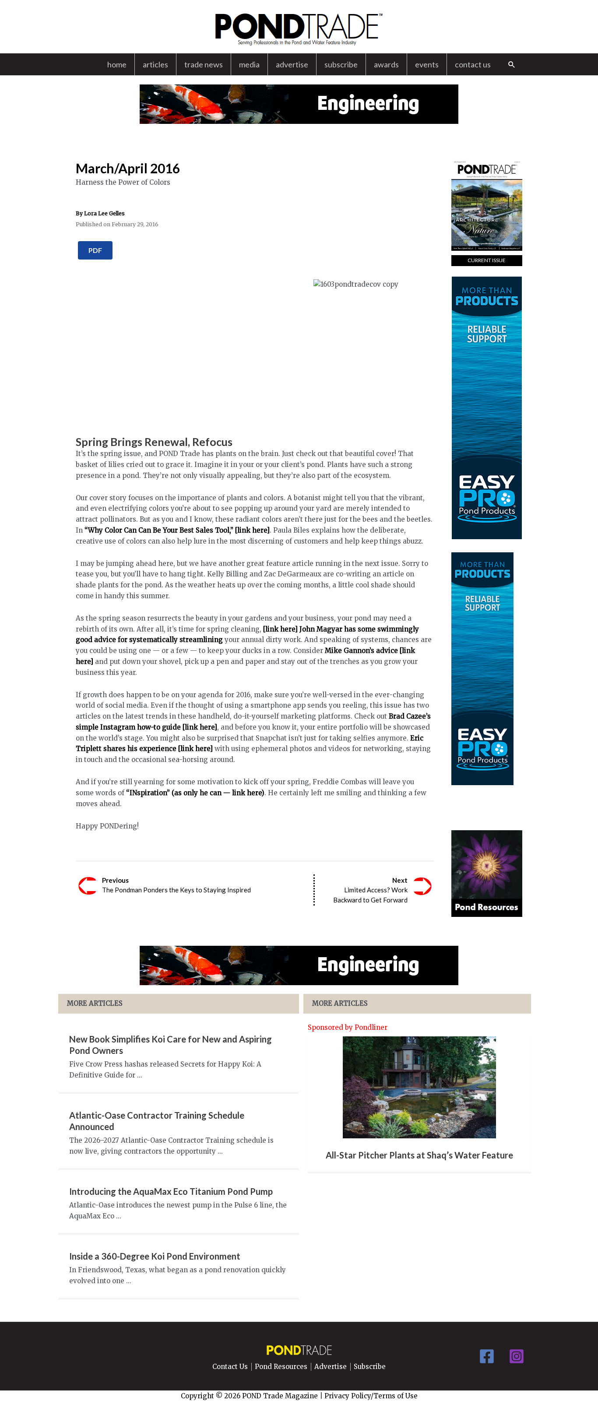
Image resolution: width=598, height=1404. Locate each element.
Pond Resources (281, 1367)
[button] (511, 64)
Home (117, 64)
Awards (386, 64)
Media (249, 64)
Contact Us (473, 64)
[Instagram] (516, 1356)
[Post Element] (420, 1104)
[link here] (200, 727)
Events (427, 64)
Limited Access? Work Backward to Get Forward (370, 890)
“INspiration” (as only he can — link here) (195, 793)
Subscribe (341, 64)
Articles (155, 64)
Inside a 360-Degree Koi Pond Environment (154, 1256)
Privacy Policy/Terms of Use (371, 1396)
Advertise (292, 64)
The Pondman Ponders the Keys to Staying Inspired (176, 885)
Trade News (203, 64)
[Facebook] (487, 1356)
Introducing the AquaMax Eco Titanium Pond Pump (171, 1191)
